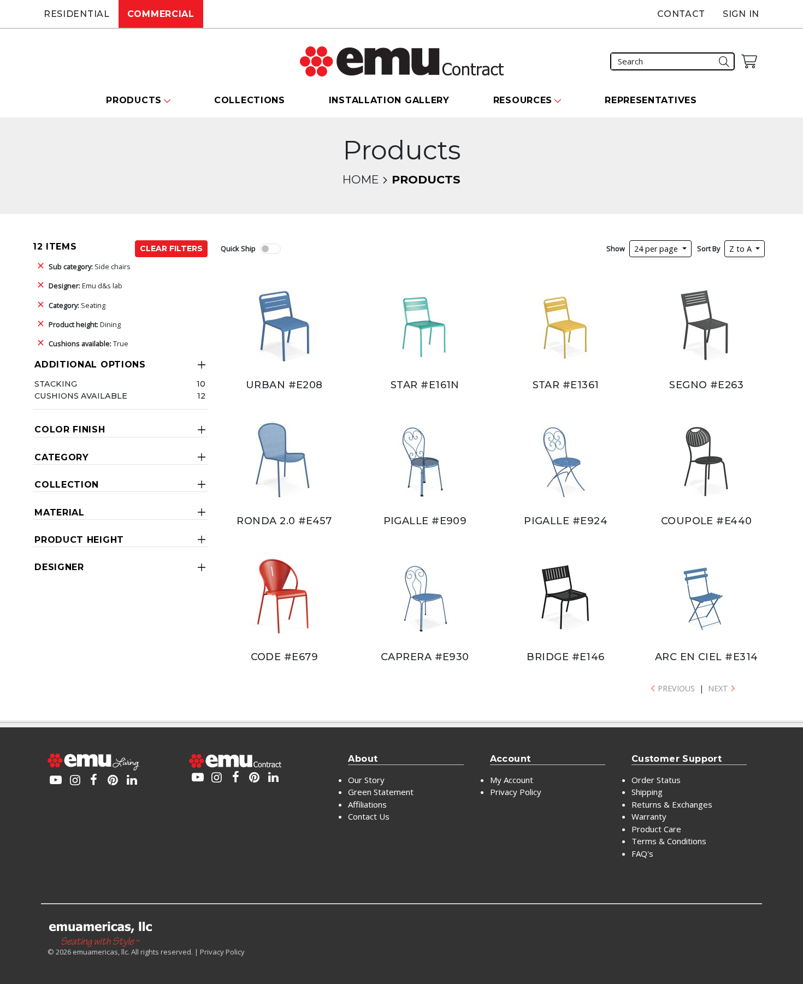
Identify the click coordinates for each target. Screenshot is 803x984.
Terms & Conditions (668, 840)
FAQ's (642, 853)
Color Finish (69, 429)
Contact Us (368, 816)
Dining (85, 324)
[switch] (270, 249)
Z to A (741, 249)
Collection (66, 484)
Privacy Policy (515, 791)
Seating (77, 305)
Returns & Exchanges (671, 804)
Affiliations (367, 804)
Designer (59, 567)
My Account (511, 779)
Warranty (648, 816)
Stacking (55, 384)
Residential (77, 14)
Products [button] (134, 100)
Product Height (79, 540)
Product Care (656, 828)
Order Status (656, 779)
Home (361, 179)
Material (59, 512)
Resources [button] (522, 100)
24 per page (657, 249)
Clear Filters (171, 248)
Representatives (651, 100)
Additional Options (90, 364)
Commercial (160, 14)
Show (615, 248)
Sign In (741, 14)
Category (61, 457)
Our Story (366, 779)
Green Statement (381, 791)
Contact (681, 14)
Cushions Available (80, 396)
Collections (249, 100)
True (88, 343)
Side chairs (90, 266)
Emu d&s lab (85, 286)
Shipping (647, 791)
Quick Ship (238, 248)
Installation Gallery (389, 100)
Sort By (708, 248)
